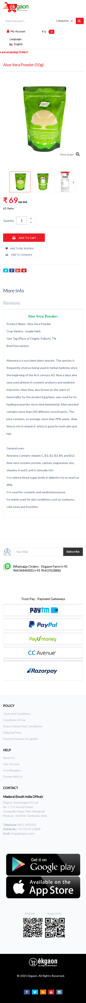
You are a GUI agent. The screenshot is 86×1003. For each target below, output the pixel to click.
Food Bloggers (12, 770)
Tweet (5, 270)
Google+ (17, 270)
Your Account (11, 764)
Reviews (11, 303)
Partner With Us (13, 776)
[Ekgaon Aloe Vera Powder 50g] (20, 181)
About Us (9, 758)
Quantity (8, 220)
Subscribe (73, 551)
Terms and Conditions (16, 713)
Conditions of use (14, 720)
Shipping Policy (12, 732)
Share (11, 270)
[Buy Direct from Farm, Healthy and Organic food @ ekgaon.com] (14, 7)
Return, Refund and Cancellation (22, 726)
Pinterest (24, 270)
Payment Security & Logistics (20, 738)
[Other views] (12, 182)
